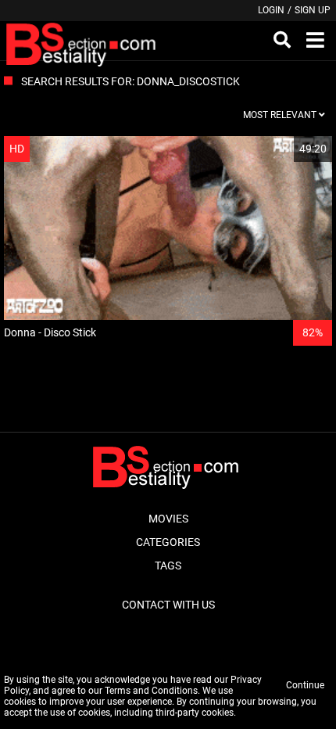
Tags (168, 565)
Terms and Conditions (151, 690)
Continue (305, 685)
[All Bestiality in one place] (83, 40)
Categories (168, 542)
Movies (168, 518)
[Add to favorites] (283, 149)
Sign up (313, 10)
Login (271, 10)
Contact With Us (168, 604)
